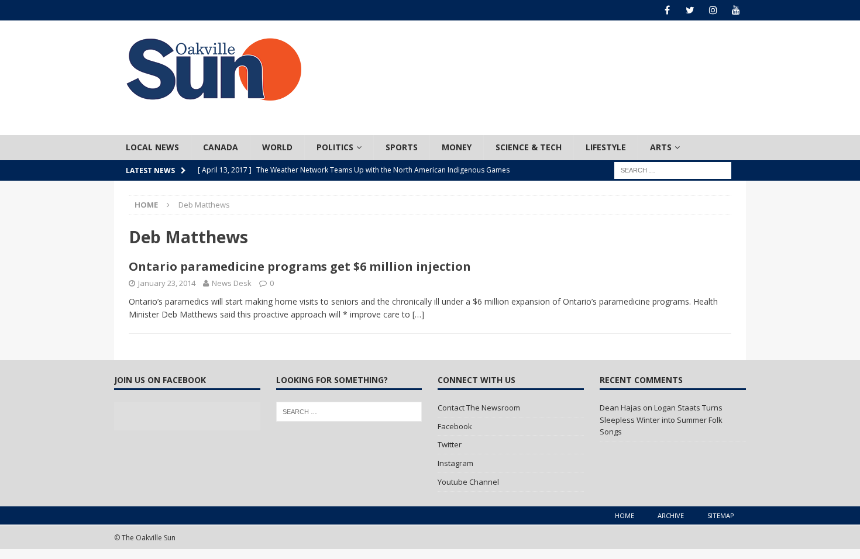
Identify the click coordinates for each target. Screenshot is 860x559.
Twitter (450, 444)
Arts (661, 147)
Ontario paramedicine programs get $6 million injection (300, 266)
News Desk (232, 283)
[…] (418, 314)
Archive (671, 515)
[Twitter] (690, 10)
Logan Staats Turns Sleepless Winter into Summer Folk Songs (661, 419)
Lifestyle (606, 147)
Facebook (455, 426)
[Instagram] (713, 10)
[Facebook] (667, 10)
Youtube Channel (468, 482)
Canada (220, 147)
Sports (402, 147)
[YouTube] (735, 10)
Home (624, 515)
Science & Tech (529, 147)
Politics (335, 147)
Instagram (455, 463)
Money (457, 147)
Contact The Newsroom (479, 407)
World (277, 147)
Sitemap (720, 515)
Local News (152, 147)
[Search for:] (672, 169)
